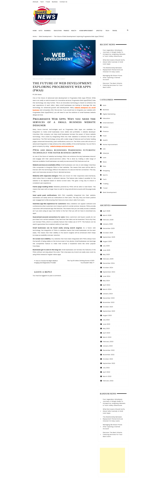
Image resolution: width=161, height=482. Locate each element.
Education (58, 31)
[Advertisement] (112, 460)
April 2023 (106, 333)
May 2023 (106, 328)
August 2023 (107, 315)
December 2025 (109, 228)
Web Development (38, 79)
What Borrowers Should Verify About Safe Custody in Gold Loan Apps (114, 62)
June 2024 (106, 276)
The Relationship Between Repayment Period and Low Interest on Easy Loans (113, 70)
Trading (105, 184)
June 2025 (106, 250)
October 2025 (108, 233)
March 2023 (107, 337)
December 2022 (109, 350)
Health (73, 31)
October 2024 (108, 268)
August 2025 (107, 241)
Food (104, 136)
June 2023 (106, 324)
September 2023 (109, 311)
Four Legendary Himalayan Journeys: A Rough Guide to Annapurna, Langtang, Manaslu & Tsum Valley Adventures (114, 53)
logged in (44, 276)
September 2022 (109, 363)
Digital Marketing (109, 114)
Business (55, 2)
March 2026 (107, 215)
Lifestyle (35, 2)
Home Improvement (86, 31)
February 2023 (108, 342)
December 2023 (109, 298)
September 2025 (109, 237)
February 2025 (108, 259)
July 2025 (106, 246)
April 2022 (106, 372)
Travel (48, 2)
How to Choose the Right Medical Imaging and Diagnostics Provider (46, 262)
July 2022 (106, 368)
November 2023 (108, 302)
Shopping (106, 171)
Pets (104, 166)
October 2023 (108, 307)
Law (104, 149)
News (105, 162)
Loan (104, 158)
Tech (42, 2)
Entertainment (108, 123)
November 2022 (108, 355)
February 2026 (108, 220)
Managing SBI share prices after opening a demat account (112, 78)
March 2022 (107, 376)
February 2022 (108, 381)
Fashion (105, 127)
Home (35, 31)
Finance (66, 31)
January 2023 (108, 346)
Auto (40, 31)
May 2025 (106, 254)
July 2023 (106, 320)
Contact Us (63, 2)
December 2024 (109, 263)
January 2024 (108, 294)
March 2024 (107, 289)
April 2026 (106, 211)
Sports (105, 175)
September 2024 (109, 272)
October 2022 (108, 359)
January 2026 (108, 224)
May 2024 (106, 281)
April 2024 (106, 285)
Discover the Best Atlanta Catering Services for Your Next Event (112, 85)
